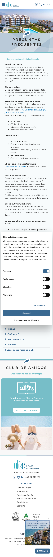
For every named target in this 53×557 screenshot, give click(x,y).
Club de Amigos (24, 488)
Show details (39, 305)
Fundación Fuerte (25, 495)
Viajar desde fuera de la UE (20, 350)
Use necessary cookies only (26, 320)
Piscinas (11, 329)
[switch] (46, 279)
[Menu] (3, 4)
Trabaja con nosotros (26, 498)
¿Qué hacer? (13, 334)
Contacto (21, 506)
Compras (11, 345)
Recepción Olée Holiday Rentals (23, 59)
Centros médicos (15, 339)
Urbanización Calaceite (15, 166)
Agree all (26, 313)
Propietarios (22, 502)
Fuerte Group (23, 491)
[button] (26, 59)
